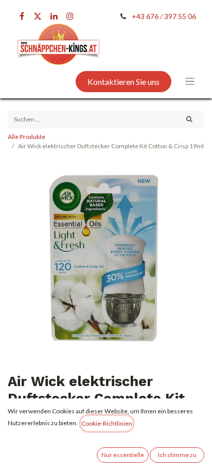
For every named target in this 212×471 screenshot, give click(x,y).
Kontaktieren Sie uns (123, 81)
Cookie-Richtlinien (106, 423)
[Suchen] (189, 119)
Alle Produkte (26, 137)
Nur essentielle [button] (122, 455)
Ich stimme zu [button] (177, 455)
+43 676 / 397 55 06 (164, 16)
